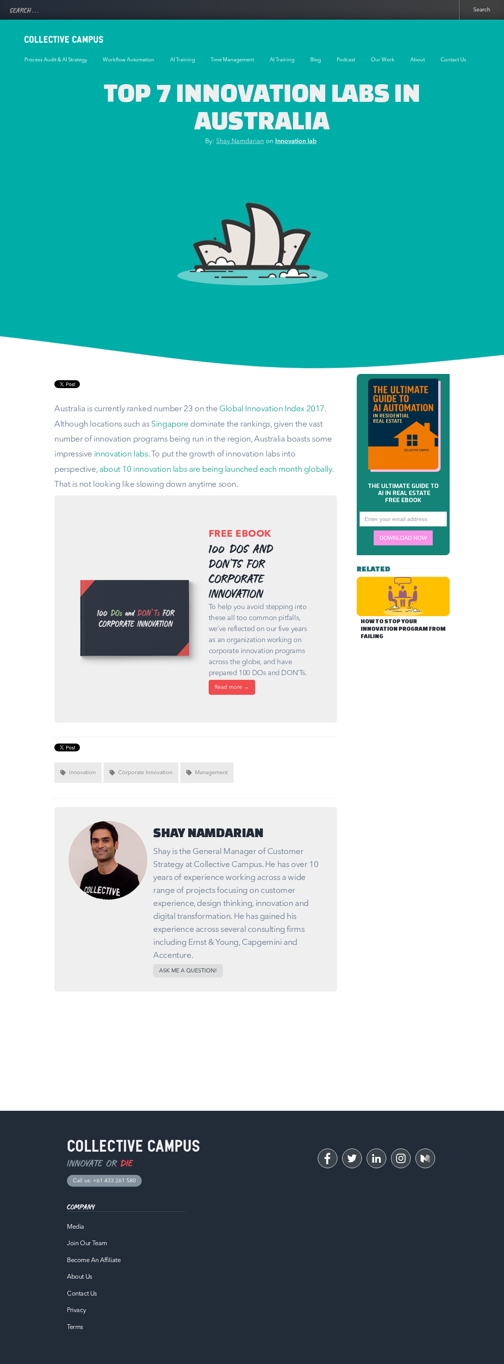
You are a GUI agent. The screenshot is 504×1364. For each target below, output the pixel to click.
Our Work (383, 60)
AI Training (182, 60)
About (417, 60)
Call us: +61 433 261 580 (104, 1181)
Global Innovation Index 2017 (271, 409)
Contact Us (453, 60)
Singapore (169, 424)
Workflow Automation (128, 60)
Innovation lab (296, 141)
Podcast (346, 60)
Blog (315, 60)
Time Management (232, 60)
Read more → (232, 687)
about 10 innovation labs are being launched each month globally (215, 470)
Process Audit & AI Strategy (55, 60)
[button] (188, 970)
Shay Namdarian (240, 141)
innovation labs (121, 454)
